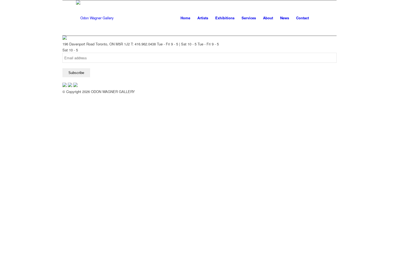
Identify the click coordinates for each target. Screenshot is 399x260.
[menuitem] (185, 18)
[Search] (317, 18)
